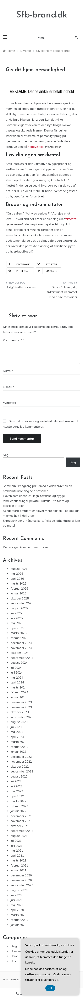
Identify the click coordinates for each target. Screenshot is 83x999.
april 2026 (17, 578)
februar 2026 (19, 588)
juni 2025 (17, 618)
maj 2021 (17, 850)
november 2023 (21, 707)
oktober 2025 (20, 598)
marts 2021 (18, 860)
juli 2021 (16, 840)
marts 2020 (18, 915)
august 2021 (19, 836)
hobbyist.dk (36, 147)
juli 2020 (16, 895)
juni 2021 (17, 846)
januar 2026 (18, 593)
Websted (9, 403)
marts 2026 (18, 583)
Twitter (51, 264)
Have (14, 956)
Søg (5, 455)
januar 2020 (18, 925)
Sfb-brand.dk (41, 15)
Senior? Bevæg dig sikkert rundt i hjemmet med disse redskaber (62, 292)
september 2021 (22, 831)
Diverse (16, 951)
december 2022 (21, 757)
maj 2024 (17, 677)
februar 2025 (19, 638)
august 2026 (19, 569)
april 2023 (17, 737)
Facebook (23, 264)
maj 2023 (17, 732)
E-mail (8, 387)
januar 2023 (18, 751)
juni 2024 (17, 672)
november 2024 (21, 648)
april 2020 (17, 910)
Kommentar (12, 340)
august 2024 (19, 662)
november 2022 (21, 761)
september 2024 (22, 658)
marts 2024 (18, 687)
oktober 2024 (20, 653)
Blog (14, 946)
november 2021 (21, 821)
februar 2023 (19, 747)
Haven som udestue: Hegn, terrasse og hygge (34, 496)
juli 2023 (16, 727)
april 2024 (17, 682)
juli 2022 (16, 781)
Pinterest (23, 271)
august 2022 (19, 776)
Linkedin (51, 271)
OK (50, 988)
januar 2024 (18, 697)
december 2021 (21, 816)
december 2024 (21, 643)
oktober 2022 (20, 766)
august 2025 (19, 608)
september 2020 (22, 885)
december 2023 (21, 702)
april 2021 (17, 855)
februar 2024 (19, 692)
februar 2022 (19, 806)
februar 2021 (19, 865)
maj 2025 (17, 623)
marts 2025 (18, 633)
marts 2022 (18, 801)
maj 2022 (17, 791)
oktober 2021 (20, 826)
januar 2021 (18, 870)
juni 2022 (17, 786)
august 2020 (19, 890)
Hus (13, 961)
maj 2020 (17, 905)
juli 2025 (16, 613)
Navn (8, 371)
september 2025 (22, 603)
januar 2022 (18, 811)
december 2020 (21, 875)
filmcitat (70, 219)
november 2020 (21, 880)
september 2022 (22, 771)
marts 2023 (18, 742)
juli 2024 (16, 667)
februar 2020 (19, 920)
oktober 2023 (20, 712)
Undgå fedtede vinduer (21, 287)
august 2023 (19, 722)
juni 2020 (17, 900)
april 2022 (17, 796)
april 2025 (17, 628)
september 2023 (22, 717)
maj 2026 (17, 573)
